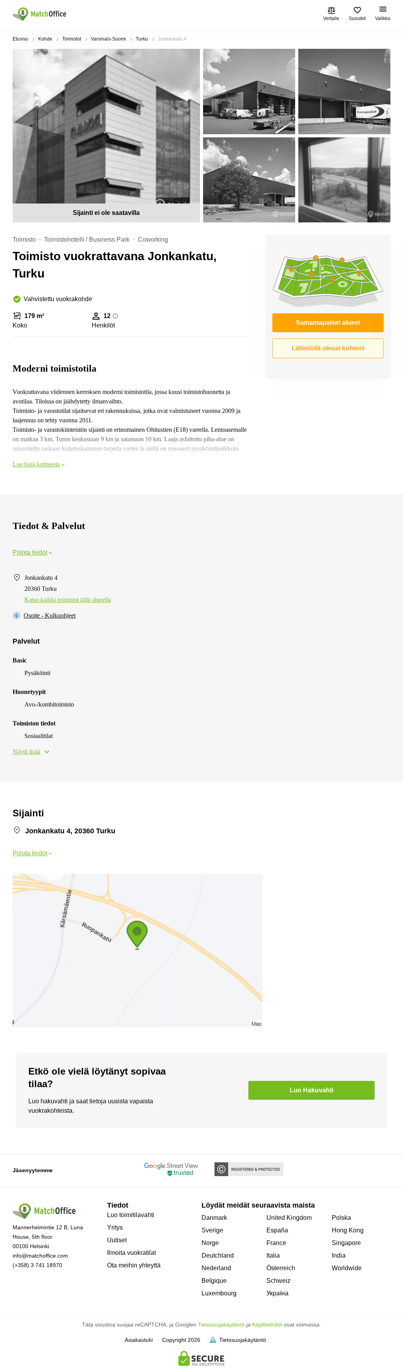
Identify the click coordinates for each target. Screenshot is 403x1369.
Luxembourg (219, 1293)
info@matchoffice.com (40, 1255)
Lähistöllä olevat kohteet (328, 348)
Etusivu (20, 39)
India (339, 1255)
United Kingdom (289, 1217)
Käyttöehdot (267, 1324)
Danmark (214, 1217)
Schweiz (278, 1280)
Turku (142, 39)
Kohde (45, 39)
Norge (210, 1243)
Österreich (280, 1268)
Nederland (216, 1268)
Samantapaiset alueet (328, 322)
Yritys (115, 1227)
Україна (277, 1293)
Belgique (214, 1280)
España (277, 1230)
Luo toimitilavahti (130, 1215)
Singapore (346, 1243)
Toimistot (71, 39)
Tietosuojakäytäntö (221, 1324)
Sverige (212, 1230)
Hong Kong (348, 1230)
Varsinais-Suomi (108, 39)
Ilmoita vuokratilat (131, 1252)
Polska (341, 1217)
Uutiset (117, 1240)
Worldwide (347, 1268)
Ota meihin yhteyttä (134, 1265)
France (276, 1243)
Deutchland (218, 1255)
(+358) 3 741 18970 (37, 1265)
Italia (273, 1255)
